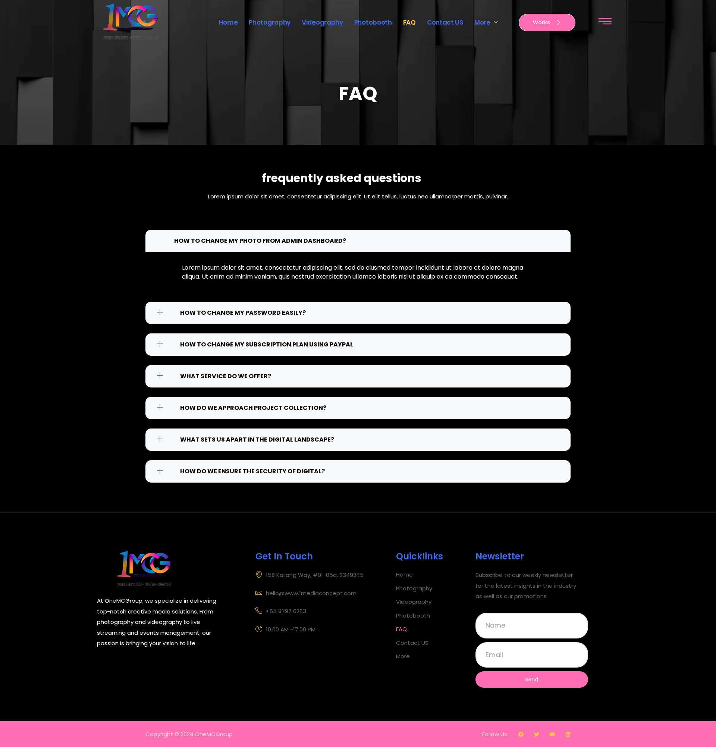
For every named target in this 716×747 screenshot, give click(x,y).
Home (228, 22)
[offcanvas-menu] (605, 22)
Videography (322, 22)
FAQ (409, 22)
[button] (434, 656)
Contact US (445, 22)
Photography (270, 22)
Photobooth (373, 22)
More (482, 22)
